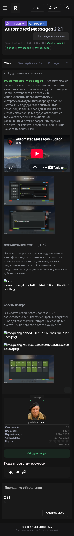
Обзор (8, 63)
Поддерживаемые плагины (24, 73)
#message (24, 48)
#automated (55, 43)
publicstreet (14, 43)
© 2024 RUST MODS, (34, 527)
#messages (42, 48)
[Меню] (5, 8)
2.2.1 (7, 497)
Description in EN (30, 63)
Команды (54, 63)
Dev (49, 527)
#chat (10, 48)
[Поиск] (68, 8)
